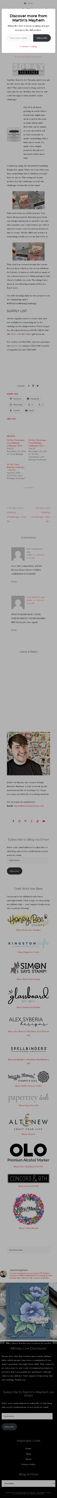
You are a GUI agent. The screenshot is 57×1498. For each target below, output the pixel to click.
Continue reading (28, 46)
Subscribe (42, 38)
